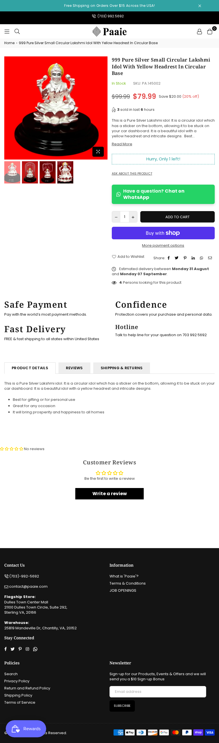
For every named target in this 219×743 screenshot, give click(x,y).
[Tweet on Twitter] (177, 258)
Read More (122, 144)
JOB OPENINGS (123, 590)
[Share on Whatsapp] (202, 258)
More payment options (163, 245)
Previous (9, 108)
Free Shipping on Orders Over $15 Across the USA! (109, 5)
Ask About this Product (132, 174)
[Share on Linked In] (194, 258)
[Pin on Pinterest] (186, 258)
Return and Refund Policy (27, 688)
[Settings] (199, 31)
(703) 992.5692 (110, 16)
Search (11, 674)
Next (103, 108)
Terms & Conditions (128, 583)
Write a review (109, 493)
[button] (11, 449)
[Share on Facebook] (169, 258)
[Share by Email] (210, 258)
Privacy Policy (16, 681)
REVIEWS (74, 368)
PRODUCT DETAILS (30, 368)
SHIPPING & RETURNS (122, 368)
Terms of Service (19, 702)
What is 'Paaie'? (124, 576)
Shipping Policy (18, 695)
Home (9, 43)
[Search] (17, 31)
